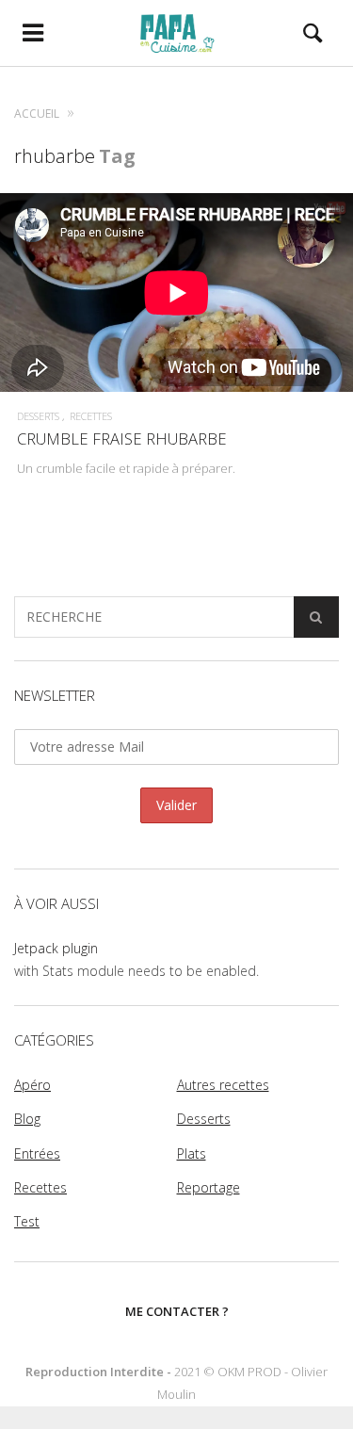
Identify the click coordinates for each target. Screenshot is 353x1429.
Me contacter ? (177, 1311)
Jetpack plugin (56, 948)
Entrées (37, 1153)
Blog (27, 1119)
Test (27, 1221)
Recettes (91, 416)
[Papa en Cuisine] (176, 33)
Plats (191, 1153)
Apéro (32, 1085)
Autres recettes (223, 1085)
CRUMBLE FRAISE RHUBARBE (122, 438)
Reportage (208, 1187)
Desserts (38, 416)
